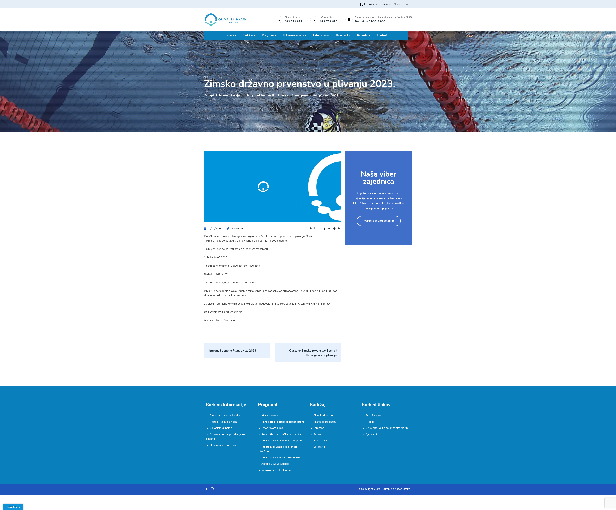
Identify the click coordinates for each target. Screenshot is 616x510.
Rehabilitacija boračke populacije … (282, 434)
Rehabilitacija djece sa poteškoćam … (283, 421)
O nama (229, 35)
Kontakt (382, 35)
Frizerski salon (322, 440)
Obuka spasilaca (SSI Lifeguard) (280, 457)
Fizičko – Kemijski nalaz (224, 421)
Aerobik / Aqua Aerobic (275, 463)
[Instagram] (212, 489)
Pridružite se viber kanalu (377, 220)
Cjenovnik (342, 35)
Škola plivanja (269, 415)
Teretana (318, 428)
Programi (268, 35)
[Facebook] (207, 489)
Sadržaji (248, 35)
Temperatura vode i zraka (225, 415)
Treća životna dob (272, 428)
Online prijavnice (293, 35)
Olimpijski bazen (323, 415)
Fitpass (369, 421)
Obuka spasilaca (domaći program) (281, 440)
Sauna (317, 434)
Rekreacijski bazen (324, 421)
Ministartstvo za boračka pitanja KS (386, 428)
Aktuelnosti (320, 35)
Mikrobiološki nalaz (221, 428)
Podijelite (315, 228)
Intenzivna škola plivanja (276, 470)
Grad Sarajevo (373, 415)
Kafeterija (319, 446)
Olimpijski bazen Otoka (223, 445)
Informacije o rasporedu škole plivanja (387, 4)
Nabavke (362, 35)
